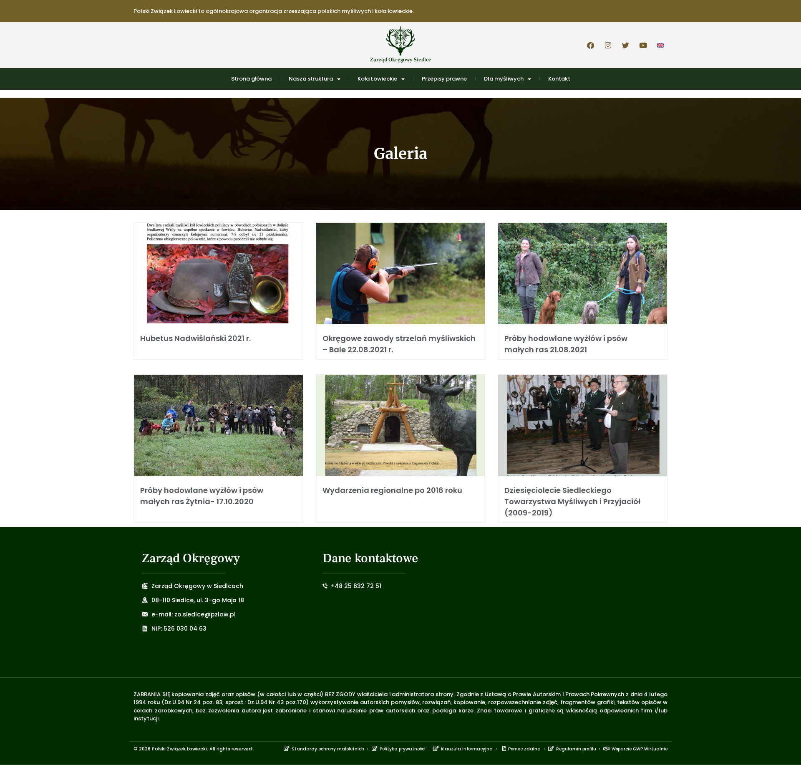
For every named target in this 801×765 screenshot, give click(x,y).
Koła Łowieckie (377, 79)
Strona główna (251, 79)
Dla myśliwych (504, 79)
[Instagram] (608, 45)
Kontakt (559, 79)
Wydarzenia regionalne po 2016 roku (392, 490)
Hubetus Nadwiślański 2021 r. (195, 338)
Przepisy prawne (444, 79)
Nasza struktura (311, 79)
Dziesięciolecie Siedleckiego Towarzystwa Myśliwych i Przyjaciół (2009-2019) (572, 501)
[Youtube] (643, 45)
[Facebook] (590, 45)
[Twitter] (625, 45)
